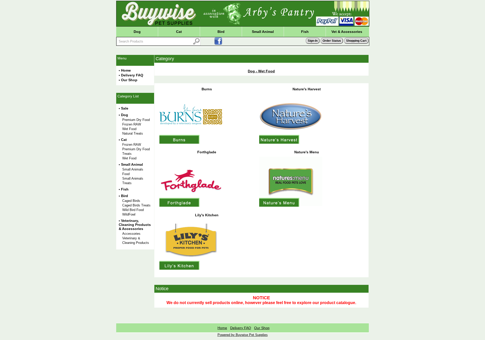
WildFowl (128, 214)
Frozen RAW (131, 124)
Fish (305, 32)
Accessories (131, 234)
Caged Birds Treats (136, 205)
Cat (179, 32)
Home (126, 70)
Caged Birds (131, 201)
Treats (127, 154)
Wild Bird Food (133, 210)
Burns (207, 89)
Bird (221, 32)
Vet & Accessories (346, 32)
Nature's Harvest (307, 89)
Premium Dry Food (136, 120)
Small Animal (263, 32)
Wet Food (129, 129)
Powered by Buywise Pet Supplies (242, 335)
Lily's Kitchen (207, 215)
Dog (137, 32)
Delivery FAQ (132, 75)
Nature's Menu (306, 152)
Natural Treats (132, 133)
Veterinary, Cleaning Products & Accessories (135, 225)
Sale (124, 108)
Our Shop (129, 80)
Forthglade (206, 152)
